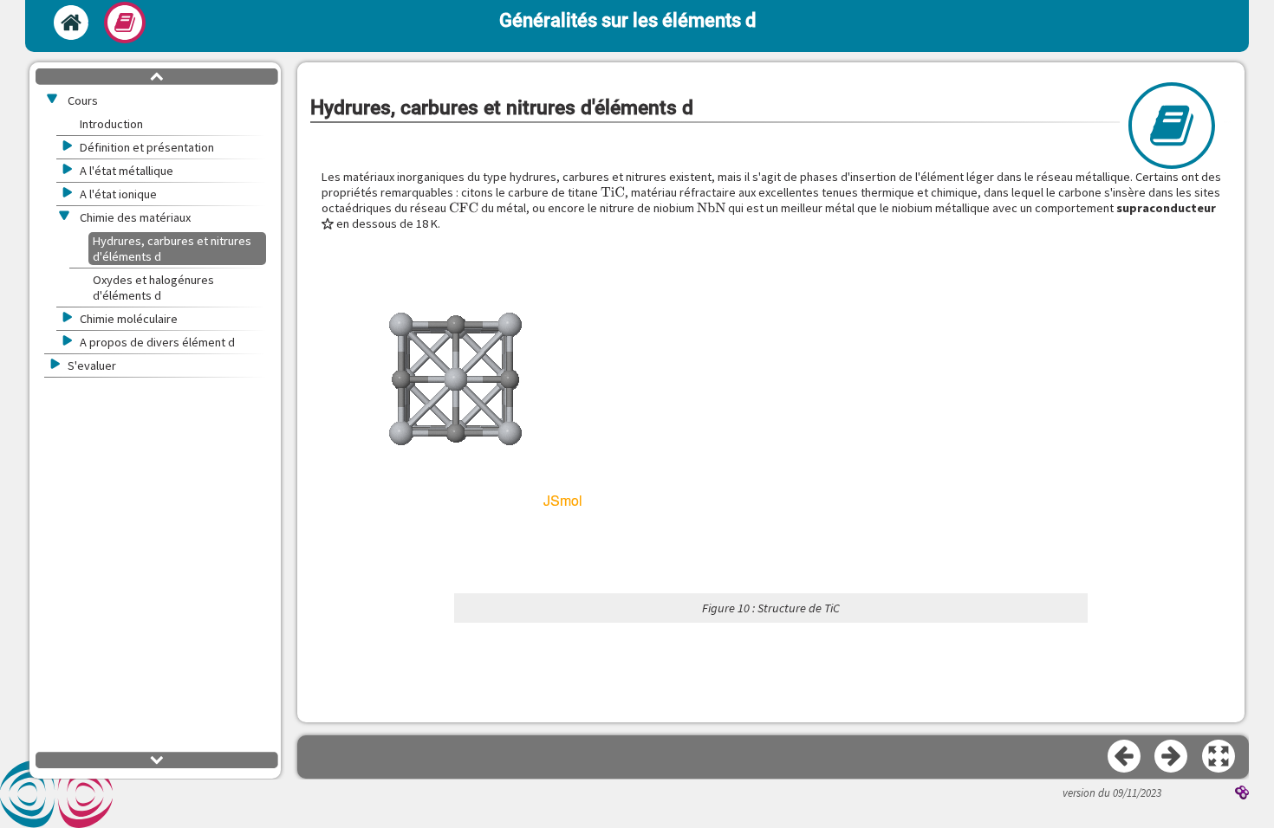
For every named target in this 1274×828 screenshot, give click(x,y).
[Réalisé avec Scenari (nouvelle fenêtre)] (1242, 794)
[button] (1219, 757)
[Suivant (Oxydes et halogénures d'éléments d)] (1171, 757)
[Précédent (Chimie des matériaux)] (1125, 757)
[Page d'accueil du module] (71, 22)
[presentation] (613, 192)
